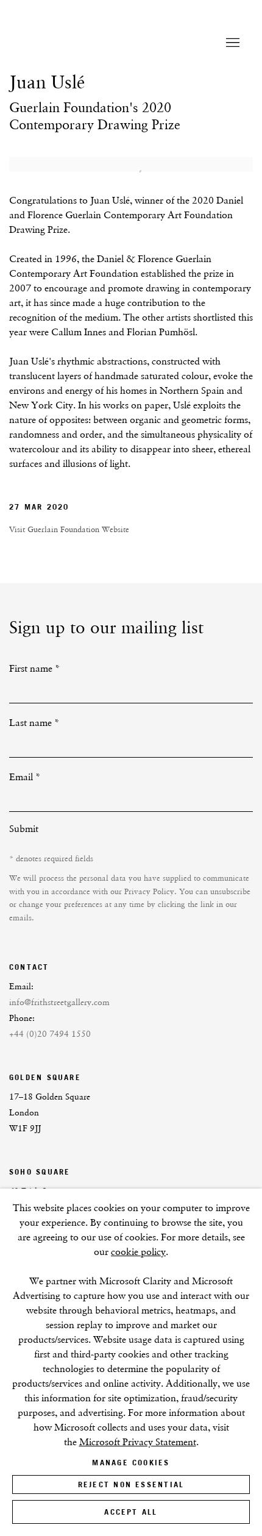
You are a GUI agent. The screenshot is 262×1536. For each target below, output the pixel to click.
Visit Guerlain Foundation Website (69, 529)
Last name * (34, 722)
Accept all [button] (130, 1511)
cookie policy (138, 1251)
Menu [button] (231, 43)
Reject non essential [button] (131, 1484)
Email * (25, 777)
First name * (34, 668)
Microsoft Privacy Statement (137, 1442)
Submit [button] (23, 828)
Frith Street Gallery (97, 43)
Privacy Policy (149, 891)
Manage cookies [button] (130, 1462)
